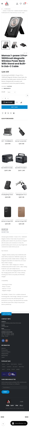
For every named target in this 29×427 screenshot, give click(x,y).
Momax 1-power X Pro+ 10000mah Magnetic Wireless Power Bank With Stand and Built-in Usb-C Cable (14, 61)
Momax (25, 139)
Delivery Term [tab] (5, 232)
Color (3, 92)
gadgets (18, 369)
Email (14, 113)
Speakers (20, 364)
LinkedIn (8, 113)
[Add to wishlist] (17, 102)
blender (13, 369)
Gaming (8, 369)
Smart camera (14, 364)
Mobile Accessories (6, 219)
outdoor (3, 366)
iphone (3, 364)
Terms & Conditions (5, 352)
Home (2, 9)
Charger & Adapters (5, 139)
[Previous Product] (24, 53)
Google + (11, 113)
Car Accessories (18, 193)
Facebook (2, 113)
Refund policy (4, 355)
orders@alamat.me (5, 330)
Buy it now (14, 107)
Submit (5, 392)
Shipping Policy (4, 353)
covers (8, 364)
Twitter (5, 113)
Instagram (6, 340)
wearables (9, 366)
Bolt (3, 166)
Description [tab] (4, 229)
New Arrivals (10, 193)
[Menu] (2, 4)
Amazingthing (5, 193)
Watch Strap (21, 366)
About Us (3, 348)
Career (3, 357)
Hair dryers (15, 366)
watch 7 (3, 369)
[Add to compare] (21, 102)
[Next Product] (26, 53)
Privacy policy (4, 350)
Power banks (7, 9)
